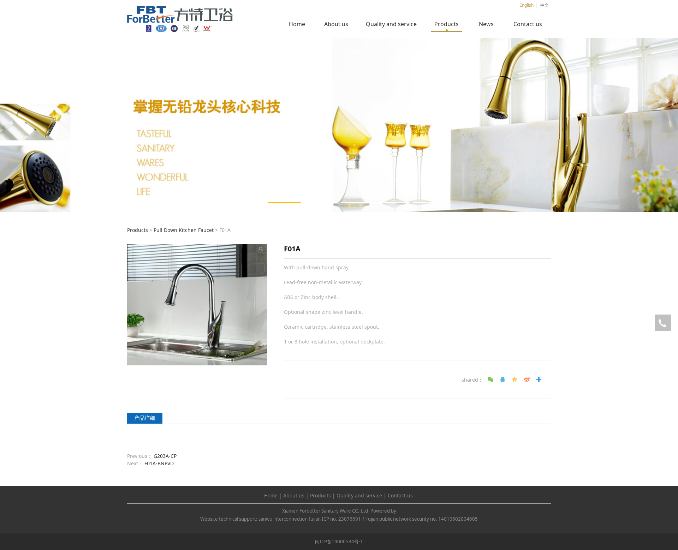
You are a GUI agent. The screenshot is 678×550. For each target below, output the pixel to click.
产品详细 (144, 418)
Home (297, 24)
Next (536, 125)
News (486, 24)
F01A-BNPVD (159, 463)
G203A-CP (165, 456)
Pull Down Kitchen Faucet (184, 230)
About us (336, 24)
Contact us (527, 24)
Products (446, 24)
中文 (544, 5)
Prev (141, 125)
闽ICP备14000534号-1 (339, 541)
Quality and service (391, 24)
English (526, 5)
